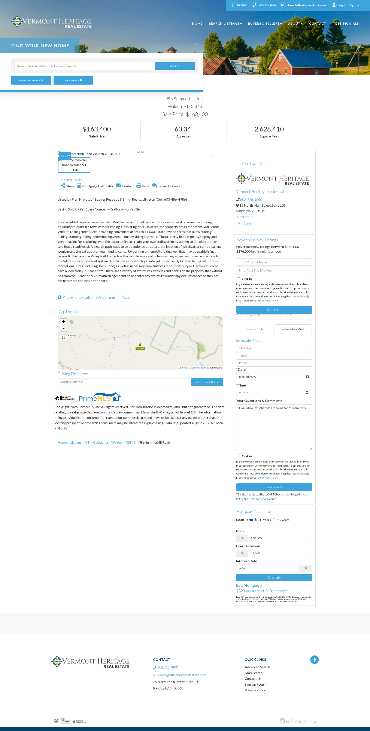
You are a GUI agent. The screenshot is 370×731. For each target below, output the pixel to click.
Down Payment (248, 546)
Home (62, 442)
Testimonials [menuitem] (346, 23)
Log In (342, 5)
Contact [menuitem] (318, 23)
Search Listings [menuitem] (224, 23)
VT (87, 442)
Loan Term (244, 520)
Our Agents (245, 223)
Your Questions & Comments (259, 400)
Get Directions (207, 382)
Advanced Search (29, 80)
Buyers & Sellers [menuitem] (264, 23)
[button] (175, 66)
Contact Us (245, 217)
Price (240, 531)
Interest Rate (246, 561)
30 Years (264, 520)
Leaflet (183, 367)
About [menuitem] (294, 23)
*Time (241, 385)
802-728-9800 (251, 199)
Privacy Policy (270, 300)
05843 (131, 442)
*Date (241, 369)
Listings (76, 442)
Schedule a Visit (293, 329)
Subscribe (274, 309)
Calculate (274, 577)
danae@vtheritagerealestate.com (307, 5)
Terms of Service (259, 499)
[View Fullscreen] (63, 337)
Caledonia (100, 442)
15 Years (282, 520)
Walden (116, 442)
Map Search (72, 80)
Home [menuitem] (197, 23)
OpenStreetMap (200, 367)
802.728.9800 (267, 5)
